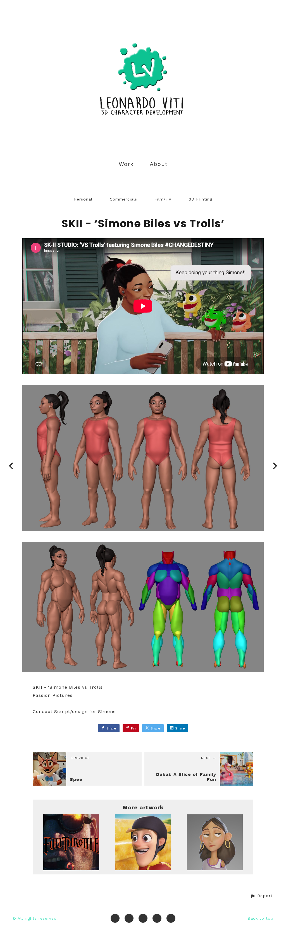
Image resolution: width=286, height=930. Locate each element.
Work (126, 164)
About (159, 164)
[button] (261, 896)
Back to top (260, 918)
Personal (83, 199)
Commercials (123, 199)
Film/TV (162, 199)
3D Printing (200, 199)
